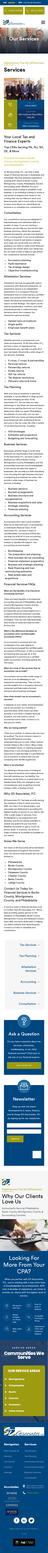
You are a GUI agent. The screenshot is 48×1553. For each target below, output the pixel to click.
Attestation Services (34, 1461)
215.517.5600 (33, 1493)
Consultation (30, 1477)
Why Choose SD (11, 1451)
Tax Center (9, 1461)
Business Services (32, 1472)
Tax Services (30, 1451)
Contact (8, 1467)
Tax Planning (30, 1456)
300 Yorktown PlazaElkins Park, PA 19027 (35, 1487)
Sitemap (8, 1472)
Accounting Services (34, 1467)
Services (8, 1456)
